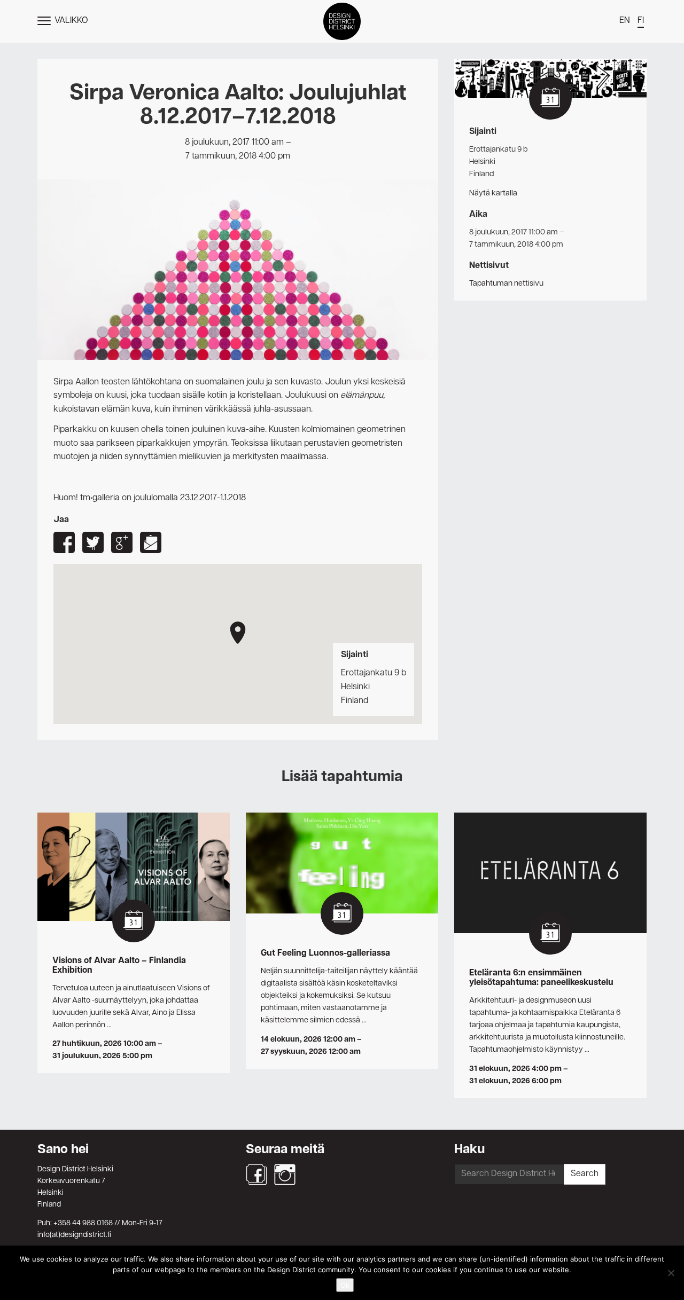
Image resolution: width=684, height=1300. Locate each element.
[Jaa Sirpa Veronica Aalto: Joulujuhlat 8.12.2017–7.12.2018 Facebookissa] (64, 542)
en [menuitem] (624, 21)
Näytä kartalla (493, 193)
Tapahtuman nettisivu (506, 283)
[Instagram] (285, 1174)
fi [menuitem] (641, 21)
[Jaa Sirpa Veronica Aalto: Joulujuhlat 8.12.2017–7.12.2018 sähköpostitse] (150, 542)
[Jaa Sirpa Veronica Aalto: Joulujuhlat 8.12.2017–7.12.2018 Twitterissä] (93, 542)
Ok (344, 1285)
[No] (670, 1272)
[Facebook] (256, 1174)
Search (584, 1174)
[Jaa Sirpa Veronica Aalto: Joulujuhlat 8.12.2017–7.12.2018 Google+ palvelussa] (122, 542)
